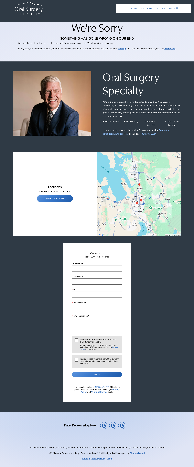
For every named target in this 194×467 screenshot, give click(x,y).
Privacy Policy (98, 458)
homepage (169, 48)
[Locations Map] (139, 194)
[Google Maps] (103, 425)
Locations (146, 8)
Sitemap (86, 458)
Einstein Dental (137, 453)
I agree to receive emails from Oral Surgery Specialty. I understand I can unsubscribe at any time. (99, 361)
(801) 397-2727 (148, 133)
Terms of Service (99, 392)
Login (109, 458)
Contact (160, 8)
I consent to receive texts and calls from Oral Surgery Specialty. (99, 344)
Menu (172, 8)
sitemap (122, 48)
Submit (97, 374)
